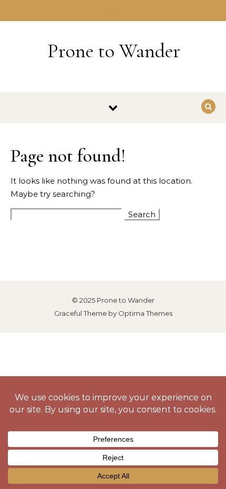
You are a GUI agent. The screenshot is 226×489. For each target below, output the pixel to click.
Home (113, 10)
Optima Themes (145, 313)
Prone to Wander (113, 51)
